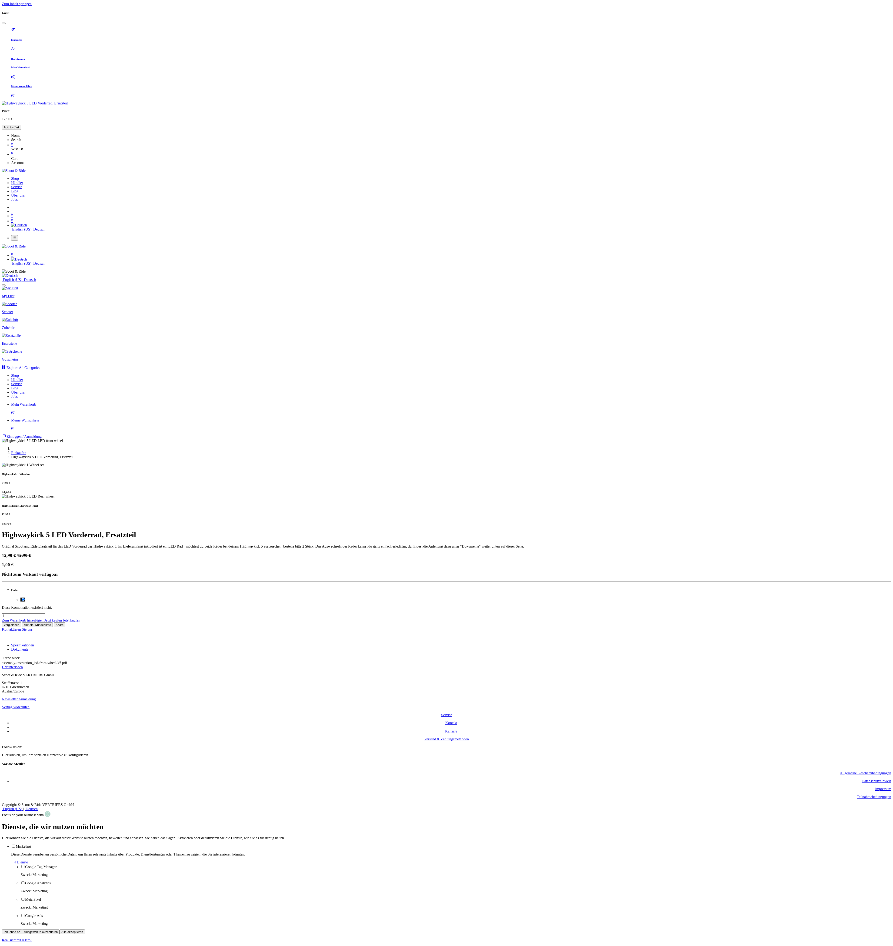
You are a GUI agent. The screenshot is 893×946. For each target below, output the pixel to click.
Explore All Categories (23, 368)
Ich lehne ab (12, 932)
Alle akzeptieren (72, 932)
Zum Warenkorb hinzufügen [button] (23, 620)
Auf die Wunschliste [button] (37, 625)
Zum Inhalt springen (17, 4)
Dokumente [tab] (19, 649)
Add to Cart (11, 127)
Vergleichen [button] (11, 625)
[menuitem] (15, 179)
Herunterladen (12, 667)
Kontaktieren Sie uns (17, 629)
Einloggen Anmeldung (24, 436)
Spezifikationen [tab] (22, 645)
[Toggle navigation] (14, 237)
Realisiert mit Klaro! (17, 940)
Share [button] (59, 625)
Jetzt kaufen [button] (53, 620)
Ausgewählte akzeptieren (41, 932)
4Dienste (19, 862)
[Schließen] (4, 23)
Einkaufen (18, 453)
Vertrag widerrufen (16, 707)
